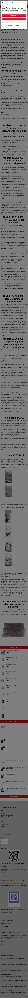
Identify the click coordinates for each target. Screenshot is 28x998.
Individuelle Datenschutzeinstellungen (14, 22)
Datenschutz (18, 25)
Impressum (10, 25)
